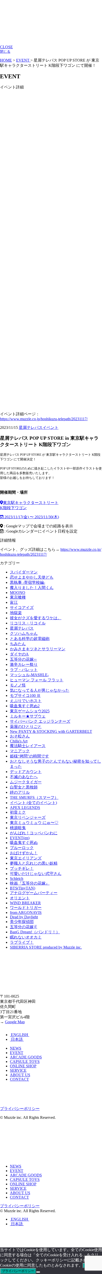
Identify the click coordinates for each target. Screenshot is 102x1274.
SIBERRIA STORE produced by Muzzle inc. (46, 947)
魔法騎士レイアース (28, 746)
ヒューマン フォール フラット (36, 680)
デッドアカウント (26, 772)
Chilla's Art (18, 741)
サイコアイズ (22, 607)
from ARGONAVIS (26, 912)
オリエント (20, 898)
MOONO (17, 592)
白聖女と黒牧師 (24, 787)
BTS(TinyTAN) (22, 888)
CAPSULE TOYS (25, 1061)
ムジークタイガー (26, 782)
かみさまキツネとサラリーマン (37, 649)
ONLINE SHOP (23, 1066)
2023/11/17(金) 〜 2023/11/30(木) (31, 517)
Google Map (15, 1022)
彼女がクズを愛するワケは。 (35, 618)
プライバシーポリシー (20, 1108)
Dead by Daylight (24, 917)
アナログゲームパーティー (33, 893)
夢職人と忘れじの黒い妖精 (33, 863)
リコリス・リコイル (28, 623)
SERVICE (18, 1070)
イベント (50, 427)
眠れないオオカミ (26, 937)
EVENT (16, 1053)
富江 (14, 602)
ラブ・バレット (24, 670)
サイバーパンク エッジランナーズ (40, 721)
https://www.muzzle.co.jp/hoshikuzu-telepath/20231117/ (44, 419)
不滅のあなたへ (24, 777)
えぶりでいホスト (26, 701)
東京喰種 (18, 597)
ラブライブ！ (22, 942)
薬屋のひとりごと (26, 726)
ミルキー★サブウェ (28, 716)
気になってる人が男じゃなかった (39, 690)
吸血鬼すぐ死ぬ (24, 842)
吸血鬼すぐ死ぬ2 (25, 706)
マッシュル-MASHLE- (29, 675)
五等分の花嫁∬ (23, 927)
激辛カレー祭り (24, 664)
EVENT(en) (19, 838)
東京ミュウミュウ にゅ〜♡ (34, 823)
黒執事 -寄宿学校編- (27, 582)
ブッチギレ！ (22, 868)
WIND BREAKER (25, 903)
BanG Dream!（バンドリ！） (35, 932)
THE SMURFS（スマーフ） (34, 797)
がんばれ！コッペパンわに (33, 833)
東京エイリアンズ (26, 858)
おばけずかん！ (24, 853)
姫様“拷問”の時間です (29, 756)
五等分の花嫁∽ (23, 659)
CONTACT (19, 1079)
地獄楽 (16, 613)
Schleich (16, 878)
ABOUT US (20, 1075)
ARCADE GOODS (26, 1057)
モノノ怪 (18, 685)
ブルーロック (22, 848)
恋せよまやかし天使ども (31, 577)
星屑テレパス (31, 427)
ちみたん (18, 644)
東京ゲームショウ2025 (30, 711)
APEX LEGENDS (25, 807)
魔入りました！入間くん (31, 588)
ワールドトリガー (26, 907)
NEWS (15, 1048)
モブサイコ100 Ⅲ (25, 695)
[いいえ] (38, 1272)
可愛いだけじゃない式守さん (35, 874)
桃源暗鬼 (18, 828)
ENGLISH (19, 1035)
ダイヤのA (19, 654)
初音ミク (18, 812)
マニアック (20, 751)
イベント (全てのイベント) (33, 803)
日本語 (17, 1039)
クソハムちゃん (24, 633)
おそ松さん (20, 736)
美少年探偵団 (22, 922)
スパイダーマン (24, 572)
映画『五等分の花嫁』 (30, 883)
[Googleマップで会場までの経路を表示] (1, 503)
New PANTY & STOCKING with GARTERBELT (51, 731)
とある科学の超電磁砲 (30, 639)
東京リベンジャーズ (28, 817)
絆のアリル (20, 792)
